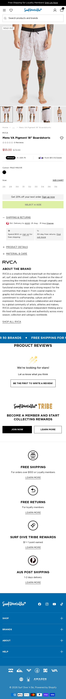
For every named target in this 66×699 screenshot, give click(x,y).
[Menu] (4, 10)
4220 (27, 223)
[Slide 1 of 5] (6, 114)
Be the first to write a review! (33, 383)
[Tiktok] (62, 604)
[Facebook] (39, 604)
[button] (55, 10)
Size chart (58, 180)
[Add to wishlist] (62, 138)
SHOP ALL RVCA (11, 322)
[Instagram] (47, 604)
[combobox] (33, 18)
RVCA (5, 133)
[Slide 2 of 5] (19, 114)
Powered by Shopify (45, 688)
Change (50, 223)
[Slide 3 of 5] (33, 114)
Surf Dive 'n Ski (26, 688)
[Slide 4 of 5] (46, 114)
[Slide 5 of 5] (59, 114)
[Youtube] (54, 604)
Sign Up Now (51, 3)
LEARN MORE (33, 478)
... (13, 127)
